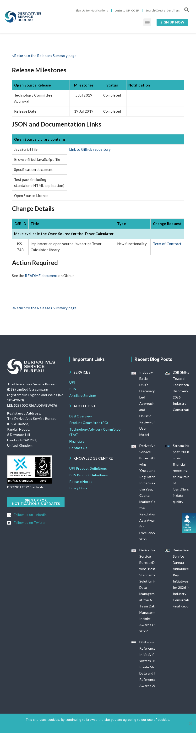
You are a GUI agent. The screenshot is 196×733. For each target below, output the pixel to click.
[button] (147, 22)
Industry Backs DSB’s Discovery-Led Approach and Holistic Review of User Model (147, 403)
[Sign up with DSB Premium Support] (189, 523)
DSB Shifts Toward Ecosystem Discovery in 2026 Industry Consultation (183, 391)
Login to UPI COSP (127, 10)
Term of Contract (167, 244)
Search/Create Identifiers (163, 10)
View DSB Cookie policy (101, 726)
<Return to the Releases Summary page (44, 55)
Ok (79, 726)
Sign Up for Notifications (92, 10)
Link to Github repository (90, 149)
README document (41, 275)
